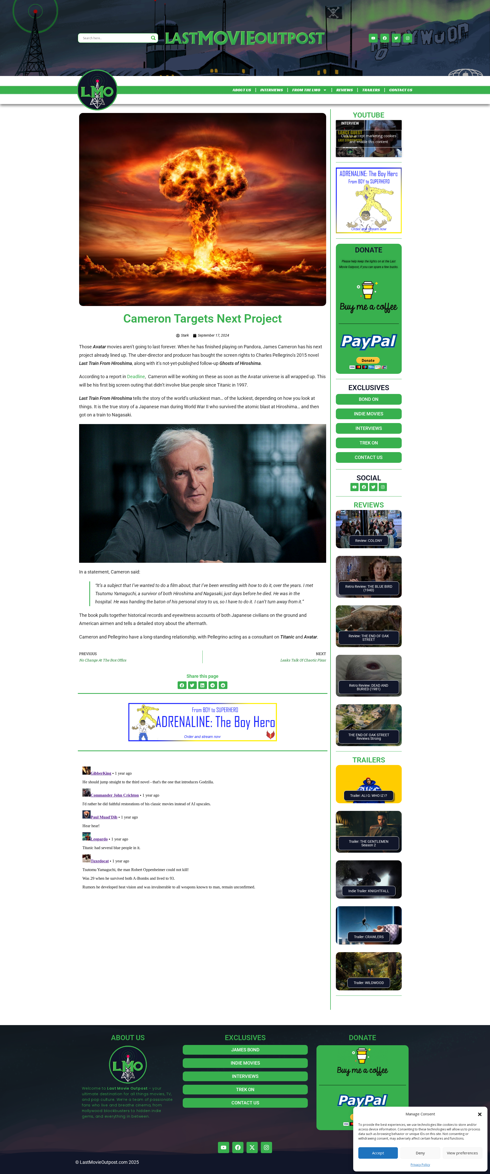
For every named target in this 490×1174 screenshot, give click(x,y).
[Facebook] (384, 38)
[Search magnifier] (153, 38)
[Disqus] (202, 828)
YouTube (368, 115)
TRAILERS (371, 90)
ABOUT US (241, 90)
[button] (479, 1113)
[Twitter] (396, 38)
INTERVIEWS (271, 90)
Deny (420, 1152)
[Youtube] (373, 38)
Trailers (368, 760)
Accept (378, 1152)
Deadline (136, 376)
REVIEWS (344, 90)
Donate (368, 250)
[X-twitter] (252, 1147)
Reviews (369, 505)
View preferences (462, 1152)
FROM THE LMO (306, 90)
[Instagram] (407, 38)
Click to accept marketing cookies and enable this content (368, 138)
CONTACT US (400, 90)
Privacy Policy (420, 1165)
